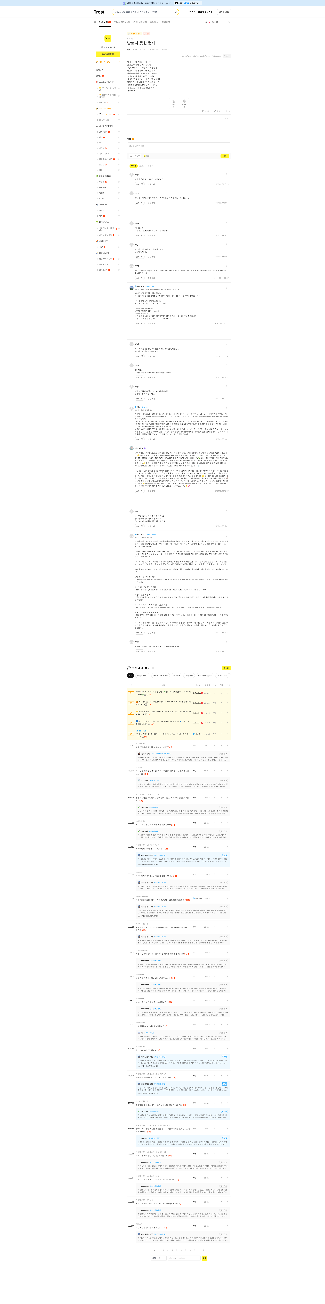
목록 (226, 119)
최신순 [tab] (142, 166)
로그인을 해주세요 (108, 54)
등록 (225, 156)
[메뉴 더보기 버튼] (227, 174)
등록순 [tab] (150, 166)
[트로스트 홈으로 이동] (99, 12)
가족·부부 (189, 675)
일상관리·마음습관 (205, 675)
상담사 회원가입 (205, 12)
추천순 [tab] (133, 166)
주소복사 (227, 56)
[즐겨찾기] (153, 667)
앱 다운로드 (224, 12)
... (199, 1250)
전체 (130, 675)
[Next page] (203, 1250)
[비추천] (142, 184)
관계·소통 (176, 675)
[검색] (175, 12)
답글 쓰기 (151, 184)
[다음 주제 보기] (228, 675)
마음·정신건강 (142, 675)
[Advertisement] (179, 129)
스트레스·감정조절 (160, 675)
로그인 (192, 12)
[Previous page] (154, 1250)
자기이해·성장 (222, 675)
